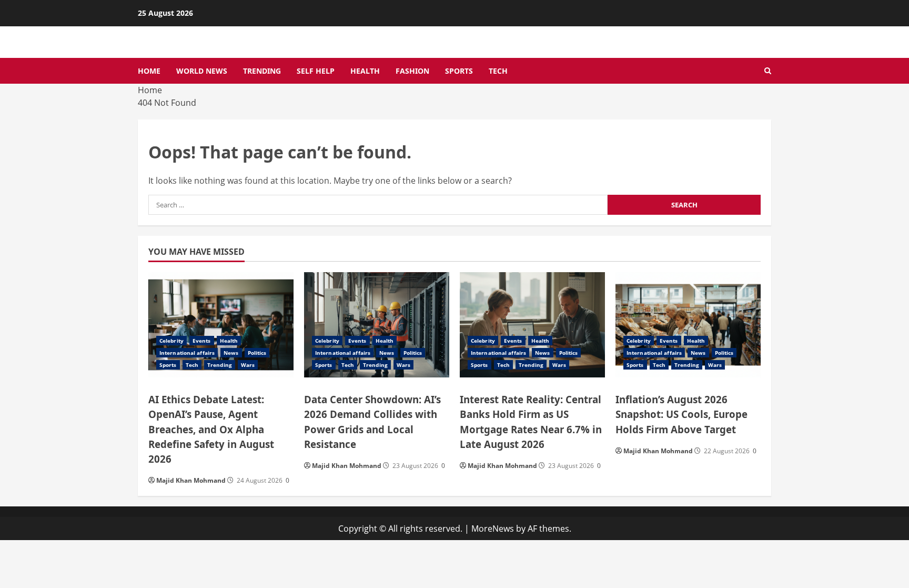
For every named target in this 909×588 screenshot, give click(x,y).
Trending (262, 71)
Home (149, 71)
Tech (498, 71)
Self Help (316, 71)
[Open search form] (767, 71)
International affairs (187, 352)
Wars (248, 364)
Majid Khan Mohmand (191, 480)
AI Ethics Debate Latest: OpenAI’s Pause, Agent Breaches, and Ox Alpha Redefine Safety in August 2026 (211, 429)
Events (202, 340)
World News (201, 71)
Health (365, 71)
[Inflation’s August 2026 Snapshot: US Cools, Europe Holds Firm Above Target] (688, 324)
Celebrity (171, 340)
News (231, 352)
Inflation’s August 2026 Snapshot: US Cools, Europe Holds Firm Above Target (681, 414)
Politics (257, 352)
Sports (459, 71)
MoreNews (492, 528)
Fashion (412, 71)
